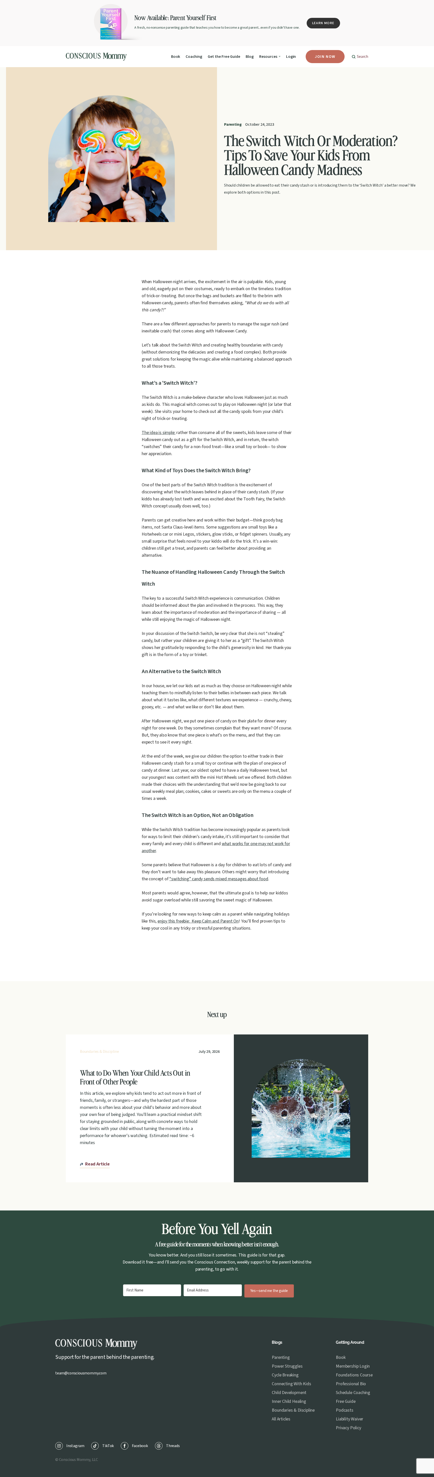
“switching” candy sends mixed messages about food (218, 879)
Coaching (194, 56)
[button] (270, 56)
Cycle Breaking (285, 1375)
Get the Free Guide (224, 56)
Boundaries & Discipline (99, 1051)
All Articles (281, 1419)
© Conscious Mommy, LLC (76, 1459)
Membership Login (353, 1366)
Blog (249, 56)
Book (175, 56)
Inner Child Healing (289, 1401)
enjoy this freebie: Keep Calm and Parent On (198, 921)
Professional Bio (351, 1384)
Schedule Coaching (353, 1392)
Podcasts (344, 1410)
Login (291, 56)
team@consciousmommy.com (80, 1373)
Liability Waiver (349, 1419)
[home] (97, 56)
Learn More (323, 23)
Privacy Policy (348, 1428)
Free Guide (345, 1401)
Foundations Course (354, 1375)
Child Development (289, 1392)
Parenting (232, 124)
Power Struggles (287, 1366)
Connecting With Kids (291, 1384)
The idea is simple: (159, 432)
